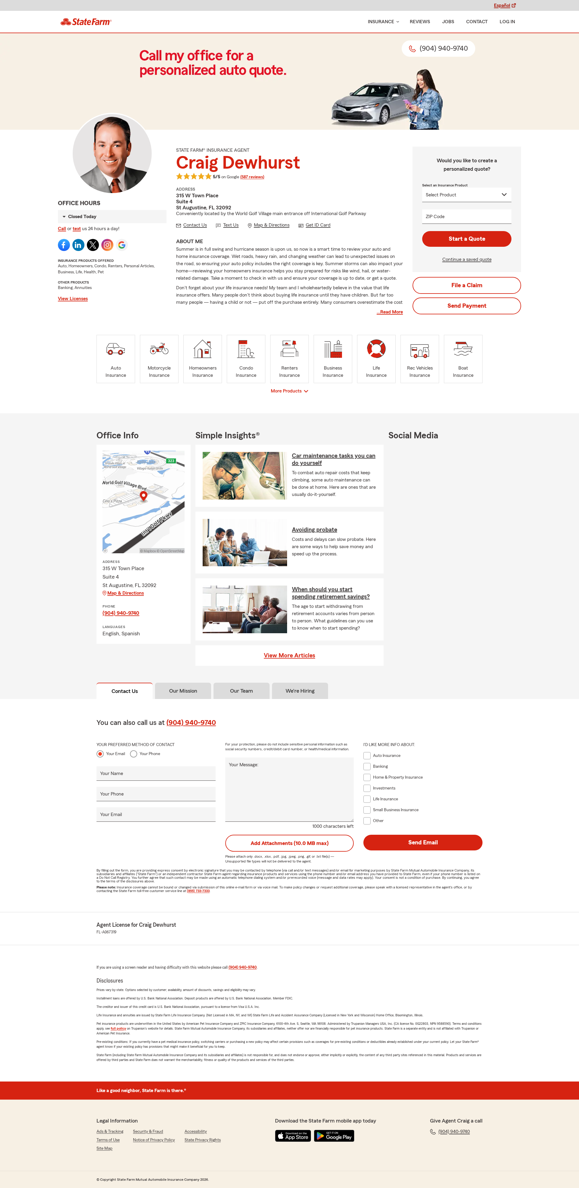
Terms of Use (108, 1140)
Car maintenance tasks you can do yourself (333, 459)
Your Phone (150, 754)
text (77, 228)
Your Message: (243, 764)
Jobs (448, 21)
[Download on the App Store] (293, 1136)
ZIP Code (435, 216)
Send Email (423, 843)
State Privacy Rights (203, 1140)
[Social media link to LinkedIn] (78, 245)
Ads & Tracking (109, 1131)
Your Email (115, 754)
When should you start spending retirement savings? (331, 593)
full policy (118, 1028)
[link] (86, 22)
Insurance (381, 21)
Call (62, 228)
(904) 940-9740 (121, 613)
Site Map (104, 1148)
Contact (477, 21)
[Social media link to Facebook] (64, 245)
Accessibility (196, 1131)
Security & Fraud (148, 1131)
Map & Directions (125, 593)
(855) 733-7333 (198, 891)
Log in (507, 21)
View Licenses (73, 298)
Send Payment (467, 306)
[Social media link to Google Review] (122, 245)
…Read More (390, 312)
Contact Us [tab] (125, 691)
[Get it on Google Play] (334, 1136)
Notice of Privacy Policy (154, 1140)
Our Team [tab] (241, 691)
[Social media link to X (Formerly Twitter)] (93, 245)
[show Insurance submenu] (396, 22)
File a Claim (466, 285)
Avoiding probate (314, 530)
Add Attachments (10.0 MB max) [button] (290, 843)
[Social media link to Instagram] (107, 245)
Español (502, 5)
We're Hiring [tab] (300, 691)
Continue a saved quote (467, 259)
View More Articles (289, 656)
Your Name (111, 773)
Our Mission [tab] (183, 691)
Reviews (420, 21)
